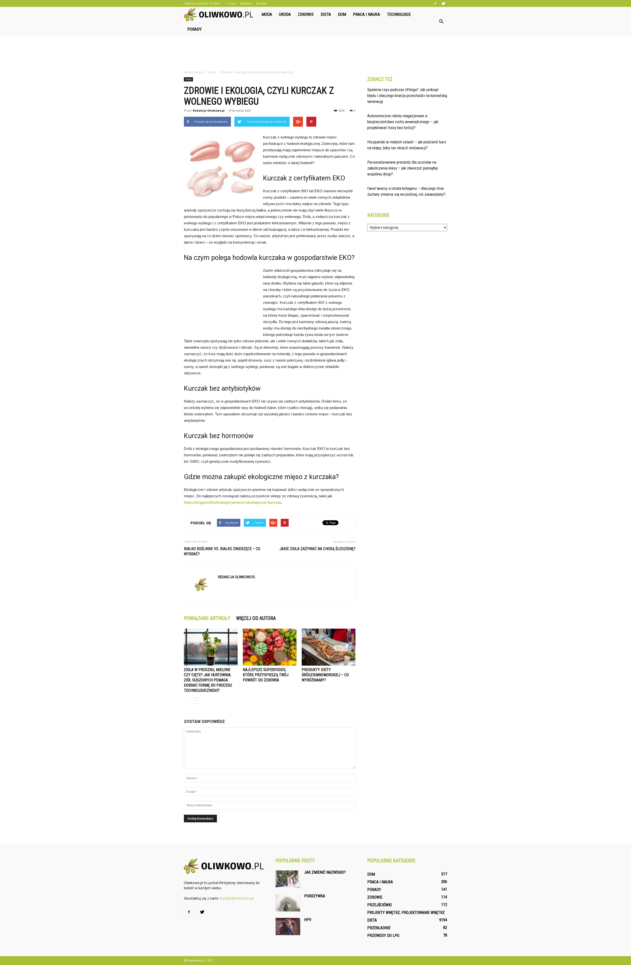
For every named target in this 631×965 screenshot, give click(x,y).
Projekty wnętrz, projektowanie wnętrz (406, 912)
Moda (267, 14)
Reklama (245, 3)
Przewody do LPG (383, 935)
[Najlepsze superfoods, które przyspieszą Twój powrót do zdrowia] (270, 647)
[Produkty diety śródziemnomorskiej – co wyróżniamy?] (328, 647)
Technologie (399, 14)
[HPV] (288, 926)
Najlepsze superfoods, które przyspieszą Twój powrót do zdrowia (265, 674)
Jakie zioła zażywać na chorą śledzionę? (317, 548)
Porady (194, 29)
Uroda (285, 14)
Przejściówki (379, 905)
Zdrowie (306, 14)
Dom (342, 14)
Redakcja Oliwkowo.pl (209, 110)
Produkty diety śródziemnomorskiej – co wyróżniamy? (325, 674)
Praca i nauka (366, 14)
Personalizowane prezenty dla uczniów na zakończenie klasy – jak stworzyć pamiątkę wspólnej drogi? (402, 168)
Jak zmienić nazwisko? (325, 872)
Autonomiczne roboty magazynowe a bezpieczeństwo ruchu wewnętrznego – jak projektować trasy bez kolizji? (402, 121)
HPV (307, 919)
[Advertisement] (315, 53)
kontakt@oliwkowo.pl (237, 898)
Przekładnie (378, 928)
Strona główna (194, 72)
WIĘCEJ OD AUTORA (256, 618)
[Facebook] (435, 3)
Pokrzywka (314, 896)
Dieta (326, 14)
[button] (441, 22)
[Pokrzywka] (288, 902)
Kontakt (261, 3)
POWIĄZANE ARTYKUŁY (207, 618)
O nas (231, 3)
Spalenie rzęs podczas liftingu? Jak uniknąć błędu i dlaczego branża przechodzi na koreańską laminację (407, 95)
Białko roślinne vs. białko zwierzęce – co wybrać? (222, 551)
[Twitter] (443, 3)
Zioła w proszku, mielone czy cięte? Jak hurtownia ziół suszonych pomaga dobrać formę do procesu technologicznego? (208, 680)
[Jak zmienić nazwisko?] (288, 879)
